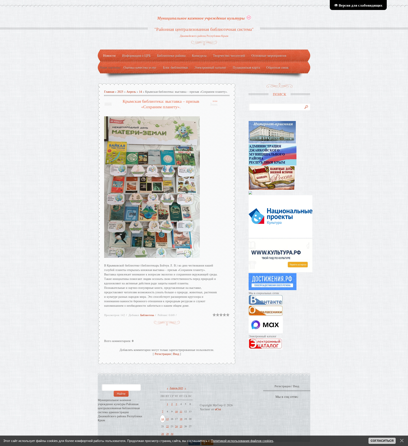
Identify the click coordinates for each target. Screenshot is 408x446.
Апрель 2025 (176, 388)
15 (167, 418)
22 (167, 426)
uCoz (218, 409)
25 (181, 426)
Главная (109, 92)
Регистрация (163, 354)
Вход (176, 354)
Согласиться (382, 440)
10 (176, 411)
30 (172, 433)
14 (140, 92)
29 (167, 433)
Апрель (131, 92)
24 (176, 426)
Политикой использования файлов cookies (242, 441)
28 (162, 433)
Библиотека (147, 315)
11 (181, 411)
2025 (120, 92)
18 (181, 418)
